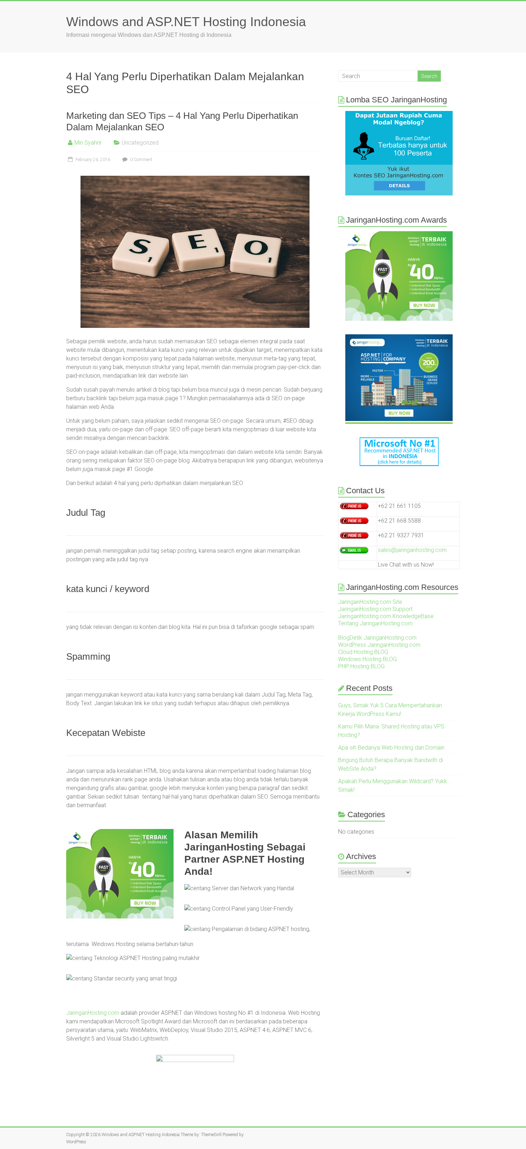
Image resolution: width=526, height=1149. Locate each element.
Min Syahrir (88, 142)
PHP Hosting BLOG (361, 666)
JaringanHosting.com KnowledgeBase (386, 616)
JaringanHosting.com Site (370, 601)
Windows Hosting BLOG (367, 659)
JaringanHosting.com (92, 1012)
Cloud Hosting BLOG (363, 652)
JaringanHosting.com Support (375, 609)
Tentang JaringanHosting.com (375, 623)
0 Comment (140, 159)
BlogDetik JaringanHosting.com (377, 637)
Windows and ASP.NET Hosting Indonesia (186, 21)
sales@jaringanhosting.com (412, 550)
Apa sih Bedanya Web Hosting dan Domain (391, 747)
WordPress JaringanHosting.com (379, 644)
